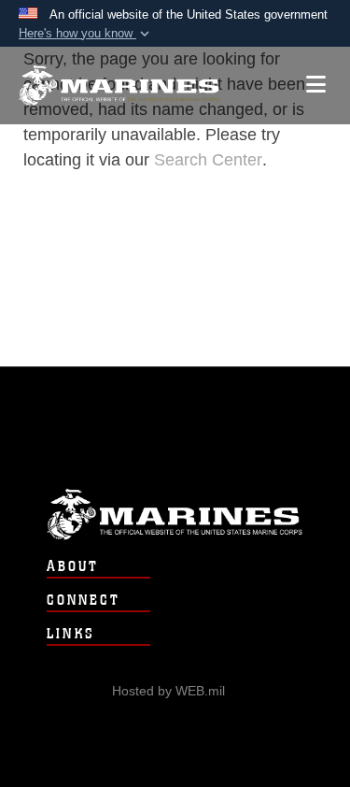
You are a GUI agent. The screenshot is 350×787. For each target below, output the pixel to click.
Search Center (208, 159)
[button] (86, 33)
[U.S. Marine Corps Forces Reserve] (119, 85)
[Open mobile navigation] (316, 84)
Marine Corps (175, 514)
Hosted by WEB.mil (168, 690)
